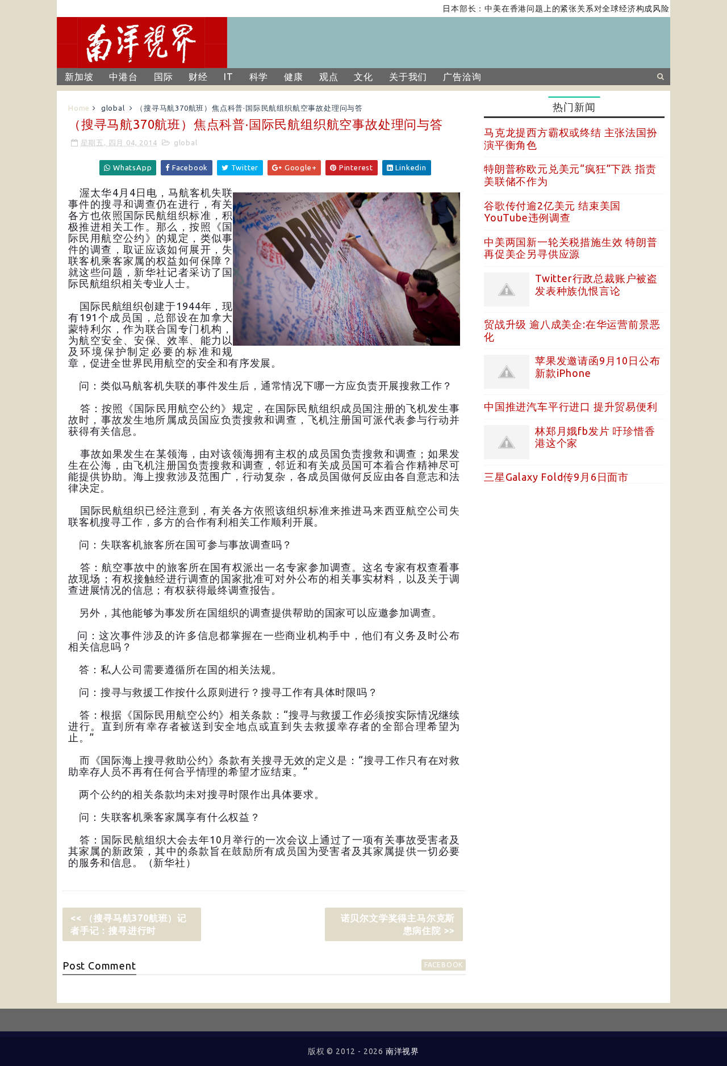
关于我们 (408, 77)
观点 (329, 77)
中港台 (123, 77)
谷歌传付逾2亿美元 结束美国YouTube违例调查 (552, 212)
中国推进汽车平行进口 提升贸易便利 (571, 406)
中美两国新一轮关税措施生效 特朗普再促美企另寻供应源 (571, 248)
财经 (198, 77)
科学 (259, 77)
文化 (363, 77)
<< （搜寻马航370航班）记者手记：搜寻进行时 (128, 924)
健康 (293, 77)
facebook (443, 964)
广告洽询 (462, 77)
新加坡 (79, 77)
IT (228, 77)
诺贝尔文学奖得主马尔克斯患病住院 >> (398, 924)
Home (79, 108)
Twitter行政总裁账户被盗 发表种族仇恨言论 (596, 284)
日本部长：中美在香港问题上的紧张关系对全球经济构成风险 (539, 8)
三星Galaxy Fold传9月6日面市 (556, 476)
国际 (163, 77)
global (113, 108)
